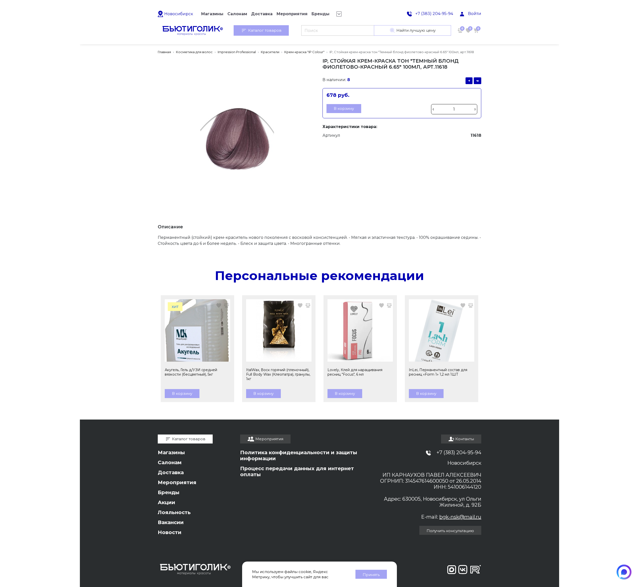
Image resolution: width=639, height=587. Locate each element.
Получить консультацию (450, 530)
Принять (371, 574)
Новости (169, 532)
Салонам (170, 462)
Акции (166, 502)
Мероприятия (177, 482)
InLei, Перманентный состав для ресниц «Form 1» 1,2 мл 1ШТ (438, 372)
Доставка (171, 472)
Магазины (171, 452)
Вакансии (171, 522)
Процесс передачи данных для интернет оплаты (297, 471)
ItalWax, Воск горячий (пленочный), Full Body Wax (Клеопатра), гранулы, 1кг (278, 374)
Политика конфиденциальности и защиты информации (298, 455)
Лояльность (174, 512)
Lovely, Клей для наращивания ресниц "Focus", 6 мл (354, 372)
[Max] (624, 572)
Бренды (168, 492)
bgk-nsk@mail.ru (460, 517)
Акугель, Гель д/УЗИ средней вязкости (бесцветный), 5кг (191, 372)
